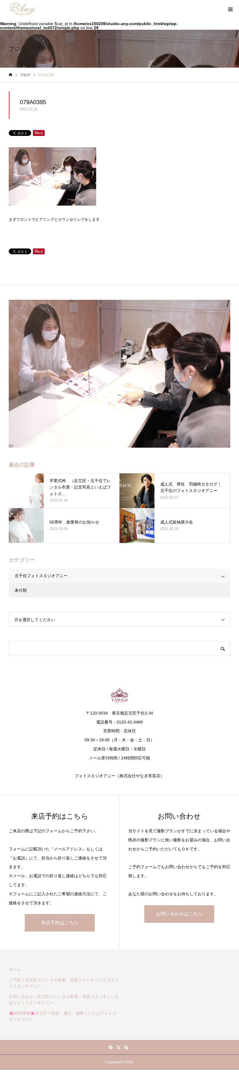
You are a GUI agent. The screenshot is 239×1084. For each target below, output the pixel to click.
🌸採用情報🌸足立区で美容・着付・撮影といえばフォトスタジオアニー (63, 1016)
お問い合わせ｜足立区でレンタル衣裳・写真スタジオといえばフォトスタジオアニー (64, 999)
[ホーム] (10, 75)
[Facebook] (111, 1047)
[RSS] (126, 1047)
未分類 (21, 590)
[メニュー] (230, 8)
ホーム (15, 969)
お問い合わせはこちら (179, 913)
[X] (119, 1047)
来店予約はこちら (59, 922)
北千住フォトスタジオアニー (41, 575)
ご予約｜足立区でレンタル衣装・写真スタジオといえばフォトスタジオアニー (64, 983)
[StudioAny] (22, 8)
